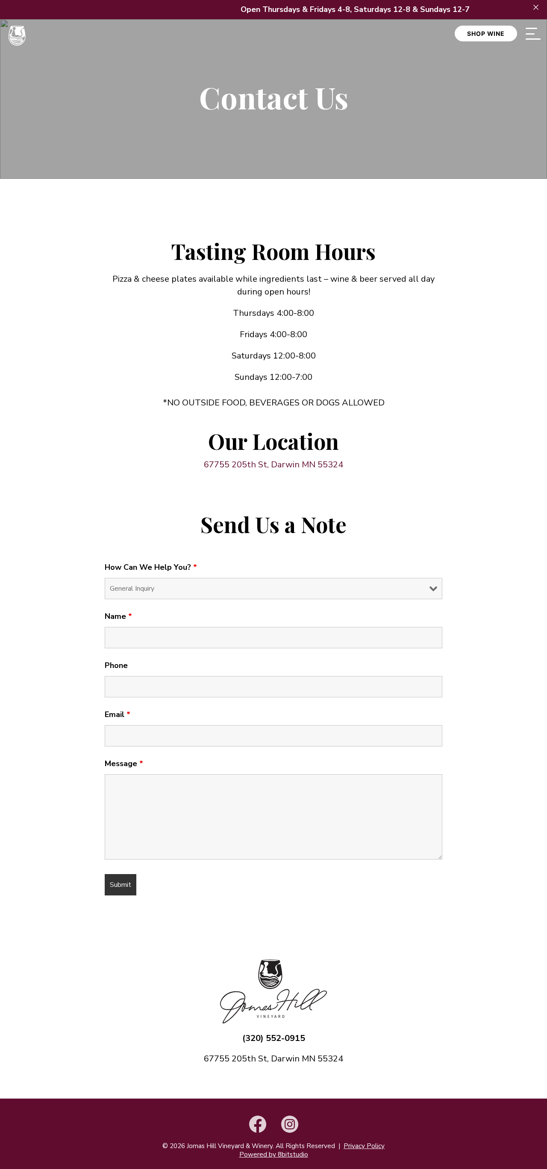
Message (124, 763)
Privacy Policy (364, 1146)
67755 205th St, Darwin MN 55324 (273, 464)
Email (117, 714)
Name (118, 616)
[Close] (536, 7)
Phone (116, 665)
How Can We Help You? (151, 567)
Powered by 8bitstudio (273, 1154)
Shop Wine (486, 33)
